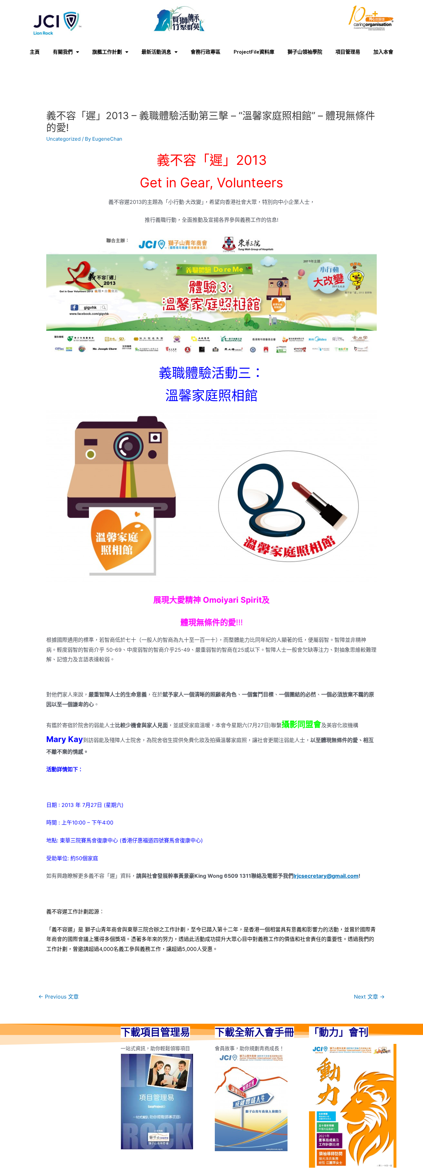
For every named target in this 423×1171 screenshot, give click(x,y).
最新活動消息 (156, 52)
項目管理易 (347, 52)
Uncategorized (63, 139)
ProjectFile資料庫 (254, 52)
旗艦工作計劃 (107, 52)
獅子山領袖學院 (305, 52)
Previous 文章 (58, 997)
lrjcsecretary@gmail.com (326, 875)
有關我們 (63, 52)
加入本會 (383, 52)
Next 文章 (369, 997)
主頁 (35, 52)
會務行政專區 (205, 52)
